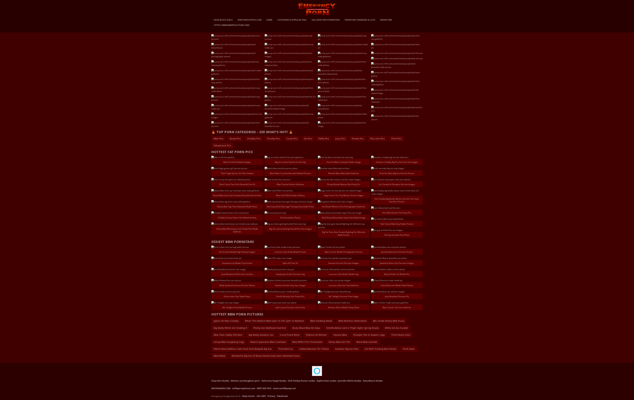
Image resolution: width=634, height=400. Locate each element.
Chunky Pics (273, 138)
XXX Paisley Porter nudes (301, 380)
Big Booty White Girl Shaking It (230, 327)
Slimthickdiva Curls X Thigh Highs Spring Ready (352, 327)
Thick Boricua (285, 348)
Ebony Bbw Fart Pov (339, 341)
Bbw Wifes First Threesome (307, 341)
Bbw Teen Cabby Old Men (228, 334)
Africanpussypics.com (250, 20)
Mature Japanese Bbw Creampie (268, 341)
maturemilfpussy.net (284, 388)
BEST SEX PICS (264, 388)
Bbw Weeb (219, 355)
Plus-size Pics (377, 138)
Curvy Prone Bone (289, 334)
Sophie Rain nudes (326, 380)
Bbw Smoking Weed (321, 320)
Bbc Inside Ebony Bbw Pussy (388, 320)
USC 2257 (261, 396)
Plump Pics (358, 138)
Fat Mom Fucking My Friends (380, 348)
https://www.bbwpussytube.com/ (232, 25)
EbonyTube (386, 20)
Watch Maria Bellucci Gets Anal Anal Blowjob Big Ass (243, 348)
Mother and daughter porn (245, 380)
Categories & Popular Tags (292, 20)
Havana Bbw (340, 334)
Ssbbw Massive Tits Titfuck (314, 348)
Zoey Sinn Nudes (220, 380)
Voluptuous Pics (222, 145)
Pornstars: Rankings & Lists (360, 20)
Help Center (248, 396)
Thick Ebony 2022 (400, 334)
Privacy (271, 396)
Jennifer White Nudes (349, 380)
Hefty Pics (323, 138)
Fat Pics (308, 138)
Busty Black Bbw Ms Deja (306, 327)
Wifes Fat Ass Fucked (396, 327)
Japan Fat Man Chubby (226, 320)
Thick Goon (409, 348)
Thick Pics (396, 138)
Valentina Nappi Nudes (273, 380)
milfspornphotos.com (243, 388)
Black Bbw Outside (366, 341)
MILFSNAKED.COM (220, 388)
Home (269, 20)
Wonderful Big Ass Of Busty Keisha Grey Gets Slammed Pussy (265, 355)
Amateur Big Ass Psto (346, 348)
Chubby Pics (254, 138)
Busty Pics (235, 138)
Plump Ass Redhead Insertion (269, 327)
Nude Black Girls (223, 20)
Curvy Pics (292, 138)
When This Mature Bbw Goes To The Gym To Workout (274, 320)
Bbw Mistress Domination (352, 320)
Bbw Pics (218, 138)
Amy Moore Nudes (373, 380)
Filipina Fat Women (316, 334)
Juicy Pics (340, 138)
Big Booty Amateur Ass (261, 334)
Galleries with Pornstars (326, 20)
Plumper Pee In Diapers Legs (369, 334)
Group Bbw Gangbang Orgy (229, 341)
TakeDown (282, 396)
